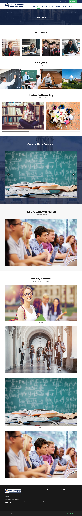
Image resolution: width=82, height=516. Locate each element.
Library (25, 497)
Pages (38, 6)
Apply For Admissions (28, 501)
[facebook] (65, 513)
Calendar (62, 1)
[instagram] (76, 513)
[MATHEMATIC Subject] (41, 242)
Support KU (72, 1)
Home (33, 6)
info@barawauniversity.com (11, 504)
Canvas (25, 493)
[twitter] (74, 513)
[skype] (72, 513)
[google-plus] (68, 513)
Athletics (64, 6)
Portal (66, 1)
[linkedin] (70, 513)
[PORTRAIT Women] (41, 174)
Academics (44, 6)
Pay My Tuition (27, 503)
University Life (71, 6)
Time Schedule (27, 499)
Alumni (57, 1)
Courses (58, 6)
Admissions (51, 6)
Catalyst (25, 495)
